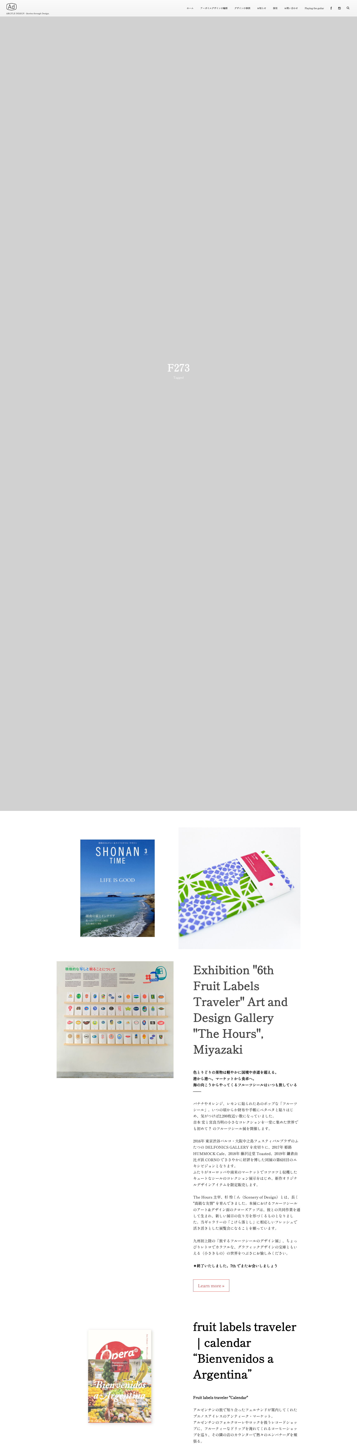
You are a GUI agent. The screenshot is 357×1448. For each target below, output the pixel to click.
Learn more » (211, 1286)
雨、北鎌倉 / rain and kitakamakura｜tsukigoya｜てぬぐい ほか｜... (240, 890)
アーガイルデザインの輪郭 (214, 8)
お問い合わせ (291, 8)
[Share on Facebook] (331, 8)
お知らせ (261, 8)
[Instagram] (339, 8)
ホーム (190, 8)
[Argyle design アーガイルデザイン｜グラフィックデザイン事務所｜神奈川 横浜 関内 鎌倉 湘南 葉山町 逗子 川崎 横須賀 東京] (11, 6)
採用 (275, 8)
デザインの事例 (242, 8)
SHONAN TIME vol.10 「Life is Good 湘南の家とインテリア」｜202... (117, 890)
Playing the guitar (314, 8)
